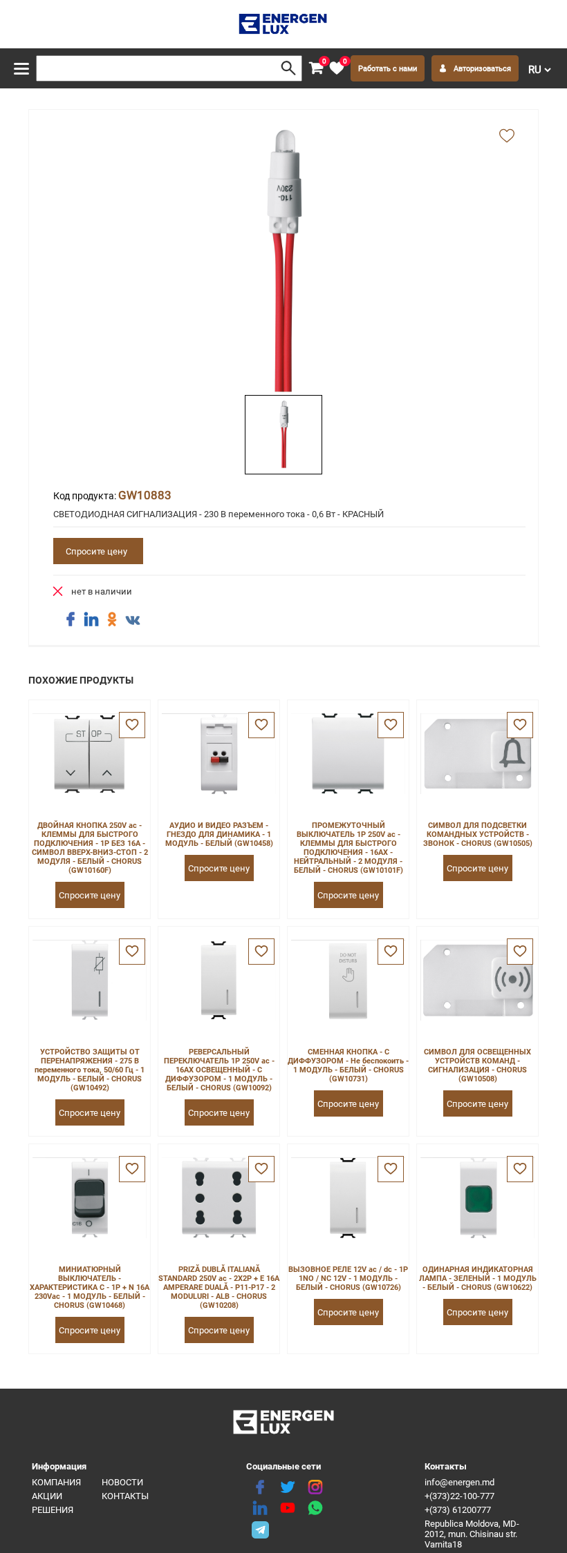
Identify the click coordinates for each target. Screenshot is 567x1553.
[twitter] (287, 1487)
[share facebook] (70, 619)
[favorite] (132, 725)
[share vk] (132, 620)
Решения (52, 1510)
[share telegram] (260, 1528)
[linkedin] (260, 1508)
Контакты (125, 1496)
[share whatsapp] (315, 1508)
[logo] (283, 24)
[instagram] (315, 1487)
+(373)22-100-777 (459, 1496)
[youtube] (287, 1508)
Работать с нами (387, 68)
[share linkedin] (91, 619)
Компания (56, 1482)
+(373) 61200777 (458, 1510)
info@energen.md (459, 1482)
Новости (122, 1482)
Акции (47, 1496)
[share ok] (112, 619)
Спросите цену (96, 551)
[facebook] (260, 1487)
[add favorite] (507, 137)
